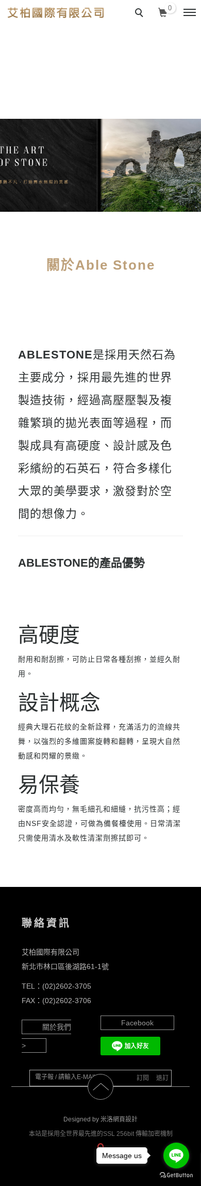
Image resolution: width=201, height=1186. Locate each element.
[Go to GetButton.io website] (176, 1175)
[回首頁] (55, 12)
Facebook (137, 1023)
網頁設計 (125, 1119)
